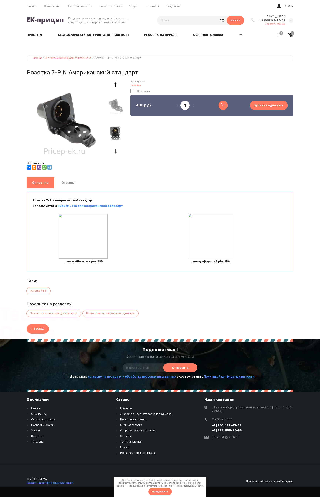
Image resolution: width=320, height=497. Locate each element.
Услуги (133, 6)
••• (240, 35)
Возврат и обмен (110, 6)
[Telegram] (49, 167)
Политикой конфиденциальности (229, 376)
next (115, 151)
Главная (32, 6)
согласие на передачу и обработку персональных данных (132, 376)
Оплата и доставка (79, 6)
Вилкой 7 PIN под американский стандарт (90, 206)
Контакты (152, 6)
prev (115, 84)
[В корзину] (223, 105)
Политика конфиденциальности (50, 483)
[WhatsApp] (44, 167)
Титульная (173, 6)
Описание (40, 183)
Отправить (180, 367)
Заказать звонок (275, 24)
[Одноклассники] (34, 167)
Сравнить (143, 91)
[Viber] (39, 167)
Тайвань (135, 85)
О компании (51, 6)
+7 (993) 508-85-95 (227, 430)
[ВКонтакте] (29, 167)
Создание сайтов (257, 481)
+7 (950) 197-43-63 (271, 20)
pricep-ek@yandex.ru (226, 437)
